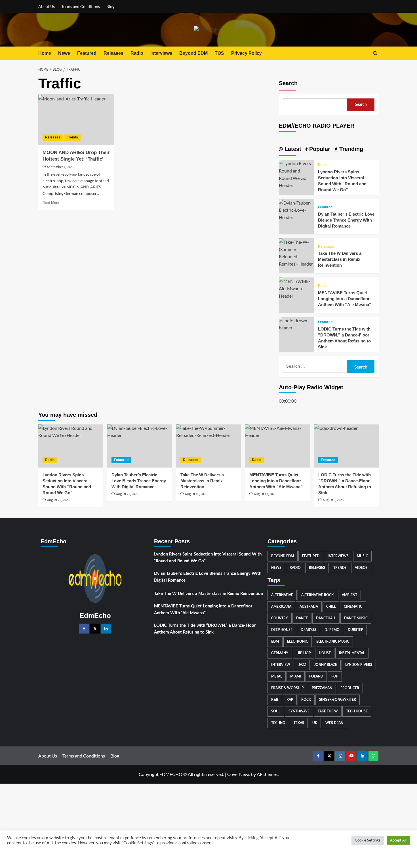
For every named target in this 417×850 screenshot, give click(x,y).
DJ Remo (332, 630)
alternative (282, 595)
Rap (290, 699)
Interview (280, 664)
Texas (299, 723)
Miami (295, 676)
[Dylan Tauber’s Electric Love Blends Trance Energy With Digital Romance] (296, 209)
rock (306, 699)
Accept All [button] (398, 840)
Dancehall (326, 618)
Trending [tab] (350, 149)
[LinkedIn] (106, 629)
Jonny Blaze (325, 664)
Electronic (297, 641)
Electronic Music (332, 641)
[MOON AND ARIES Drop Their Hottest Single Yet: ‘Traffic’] (76, 119)
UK (314, 723)
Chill (331, 606)
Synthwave (298, 711)
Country (279, 618)
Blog (110, 6)
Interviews (161, 53)
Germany (279, 653)
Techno (278, 723)
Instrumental (352, 653)
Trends (72, 137)
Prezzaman (322, 688)
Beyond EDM (193, 53)
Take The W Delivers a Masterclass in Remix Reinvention (339, 259)
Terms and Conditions (80, 6)
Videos (361, 567)
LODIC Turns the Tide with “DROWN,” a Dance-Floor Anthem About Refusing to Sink (205, 628)
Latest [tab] (292, 149)
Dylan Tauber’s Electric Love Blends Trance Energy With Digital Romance (346, 220)
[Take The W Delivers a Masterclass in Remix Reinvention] (296, 252)
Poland (316, 676)
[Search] (375, 53)
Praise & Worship (287, 688)
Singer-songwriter (337, 699)
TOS (219, 53)
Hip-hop (303, 653)
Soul (275, 711)
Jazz (302, 664)
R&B (274, 699)
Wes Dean (334, 723)
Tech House (357, 711)
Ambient (349, 595)
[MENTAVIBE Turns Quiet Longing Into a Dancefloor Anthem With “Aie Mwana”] (296, 288)
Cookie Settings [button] (367, 840)
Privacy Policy (246, 53)
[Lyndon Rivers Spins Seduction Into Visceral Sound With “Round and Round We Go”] (296, 173)
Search (288, 83)
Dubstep (355, 630)
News (64, 53)
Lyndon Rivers (358, 664)
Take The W (328, 711)
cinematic (353, 606)
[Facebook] (84, 629)
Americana (281, 606)
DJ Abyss (308, 630)
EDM (275, 641)
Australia (309, 606)
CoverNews (238, 774)
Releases (113, 53)
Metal (276, 676)
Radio (136, 53)
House (325, 653)
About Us (46, 6)
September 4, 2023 (60, 167)
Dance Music (356, 618)
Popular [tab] (319, 149)
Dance (302, 618)
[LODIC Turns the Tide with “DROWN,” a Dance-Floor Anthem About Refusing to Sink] (296, 323)
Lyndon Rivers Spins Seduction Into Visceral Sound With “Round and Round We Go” (208, 557)
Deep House (281, 630)
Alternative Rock (317, 595)
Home (44, 53)
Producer (349, 688)
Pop (334, 676)
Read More (51, 203)
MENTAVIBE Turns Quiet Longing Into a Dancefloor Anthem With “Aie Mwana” (344, 298)
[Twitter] (95, 629)
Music (362, 556)
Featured (86, 53)
